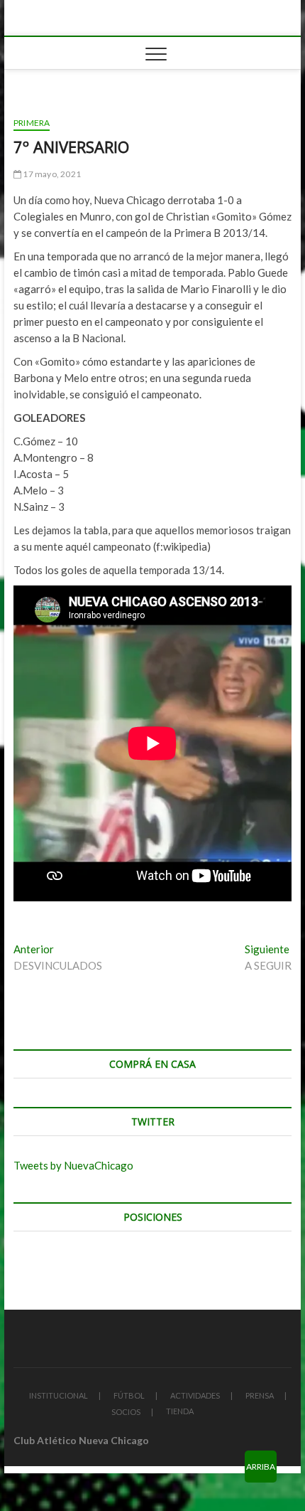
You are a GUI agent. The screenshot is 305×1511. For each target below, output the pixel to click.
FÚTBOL (129, 1395)
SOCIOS (125, 1411)
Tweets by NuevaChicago (73, 1165)
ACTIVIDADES (195, 1395)
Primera (31, 122)
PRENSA (259, 1395)
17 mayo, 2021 (51, 174)
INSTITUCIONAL (58, 1395)
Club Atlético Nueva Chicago (81, 1440)
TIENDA (180, 1411)
